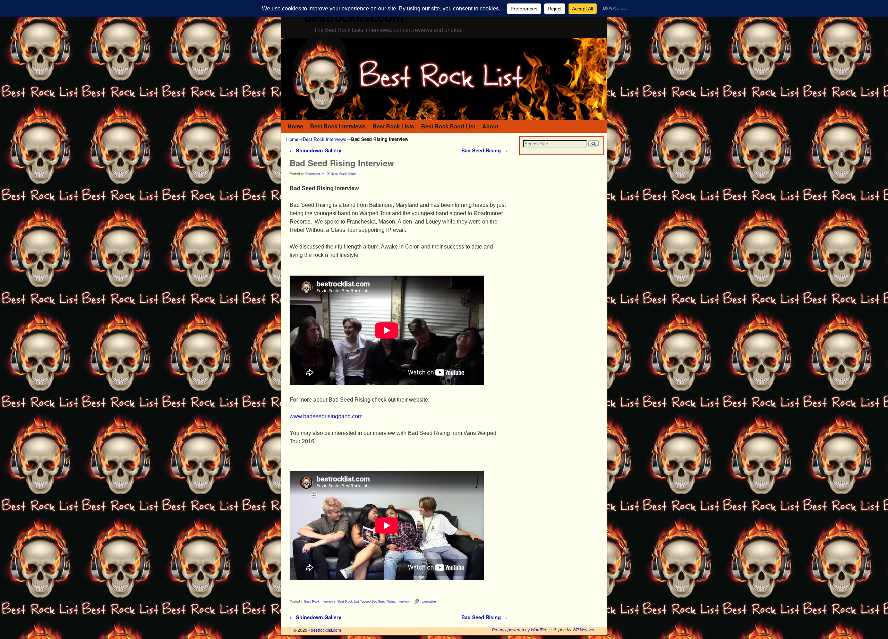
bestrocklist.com (326, 630)
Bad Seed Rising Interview (391, 601)
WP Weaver (583, 630)
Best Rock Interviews (338, 126)
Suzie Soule (347, 173)
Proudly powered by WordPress (522, 630)
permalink (429, 601)
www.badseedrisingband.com (326, 416)
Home (295, 126)
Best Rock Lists (393, 126)
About (490, 126)
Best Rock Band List (448, 126)
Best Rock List (348, 601)
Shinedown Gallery (315, 150)
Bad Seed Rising (484, 150)
